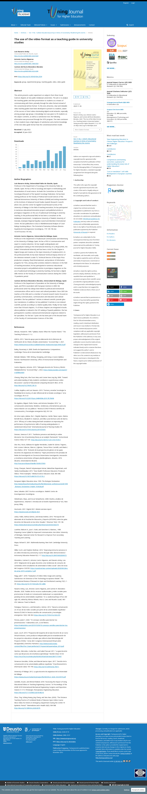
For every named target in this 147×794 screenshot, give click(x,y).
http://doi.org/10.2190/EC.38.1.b (25, 385)
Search (131, 25)
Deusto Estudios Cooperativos (38, 783)
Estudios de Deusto (110, 783)
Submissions (64, 25)
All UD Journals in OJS (120, 785)
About (13, 25)
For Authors (110, 237)
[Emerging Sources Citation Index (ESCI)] (112, 48)
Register (126, 3)
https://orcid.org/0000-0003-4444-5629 (26, 56)
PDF (78, 97)
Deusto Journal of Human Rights (89, 783)
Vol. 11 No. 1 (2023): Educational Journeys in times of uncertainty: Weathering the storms (57, 33)
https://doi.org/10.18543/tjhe (66, 742)
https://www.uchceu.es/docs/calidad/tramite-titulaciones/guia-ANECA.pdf (39, 345)
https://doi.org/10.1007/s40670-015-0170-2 (29, 476)
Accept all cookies (138, 790)
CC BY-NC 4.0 (118, 761)
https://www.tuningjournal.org (66, 738)
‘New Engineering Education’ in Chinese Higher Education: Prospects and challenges (120, 141)
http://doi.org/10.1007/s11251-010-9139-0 (45, 440)
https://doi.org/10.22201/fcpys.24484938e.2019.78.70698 (34, 398)
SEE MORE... (111, 68)
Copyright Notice (101, 751)
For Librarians (111, 240)
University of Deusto (80, 232)
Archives (23, 33)
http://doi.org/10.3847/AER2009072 (54, 555)
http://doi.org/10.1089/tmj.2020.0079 (27, 708)
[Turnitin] (116, 194)
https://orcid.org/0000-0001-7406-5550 (26, 64)
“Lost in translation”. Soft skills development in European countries (119, 172)
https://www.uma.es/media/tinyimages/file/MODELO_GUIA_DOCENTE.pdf (40, 677)
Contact (92, 25)
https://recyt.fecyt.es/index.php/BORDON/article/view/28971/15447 (37, 656)
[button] (113, 287)
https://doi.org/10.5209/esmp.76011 (46, 667)
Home (16, 33)
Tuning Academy (125, 753)
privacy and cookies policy (101, 790)
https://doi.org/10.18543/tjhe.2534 (30, 77)
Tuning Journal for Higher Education (55, 785)
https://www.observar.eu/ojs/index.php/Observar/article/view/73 (36, 525)
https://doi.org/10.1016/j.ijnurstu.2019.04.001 (30, 430)
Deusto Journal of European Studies (64, 783)
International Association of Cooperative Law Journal (23, 785)
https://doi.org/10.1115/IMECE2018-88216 (29, 692)
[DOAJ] (123, 52)
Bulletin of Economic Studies (16, 783)
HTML (86, 97)
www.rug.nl (29, 741)
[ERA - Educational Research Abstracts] (112, 60)
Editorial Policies (40, 25)
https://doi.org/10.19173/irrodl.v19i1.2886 (31, 584)
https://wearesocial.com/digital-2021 (27, 512)
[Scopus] (122, 48)
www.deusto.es (7, 743)
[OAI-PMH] (140, 777)
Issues (53, 25)
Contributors (111, 149)
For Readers (111, 234)
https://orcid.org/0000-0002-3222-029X (26, 71)
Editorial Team (26, 25)
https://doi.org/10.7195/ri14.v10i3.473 (47, 615)
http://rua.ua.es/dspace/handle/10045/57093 (29, 463)
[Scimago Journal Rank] (112, 52)
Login (133, 3)
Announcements (80, 25)
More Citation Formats (82, 130)
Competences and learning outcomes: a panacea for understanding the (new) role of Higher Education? (118, 163)
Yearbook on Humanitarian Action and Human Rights (87, 785)
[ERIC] (123, 60)
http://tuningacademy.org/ (104, 758)
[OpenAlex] (112, 64)
